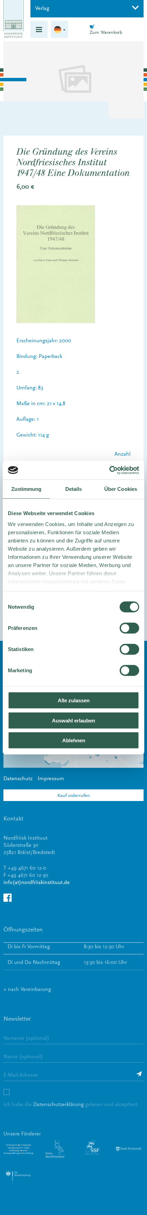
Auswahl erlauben (73, 720)
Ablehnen (73, 740)
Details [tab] (73, 489)
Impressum (51, 778)
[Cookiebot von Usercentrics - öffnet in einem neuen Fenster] (109, 470)
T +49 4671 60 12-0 (24, 868)
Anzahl (123, 454)
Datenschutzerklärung (58, 1104)
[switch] (129, 628)
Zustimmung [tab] (26, 489)
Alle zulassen (74, 700)
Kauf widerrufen (73, 795)
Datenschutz (17, 778)
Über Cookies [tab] (120, 489)
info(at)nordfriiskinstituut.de (36, 882)
